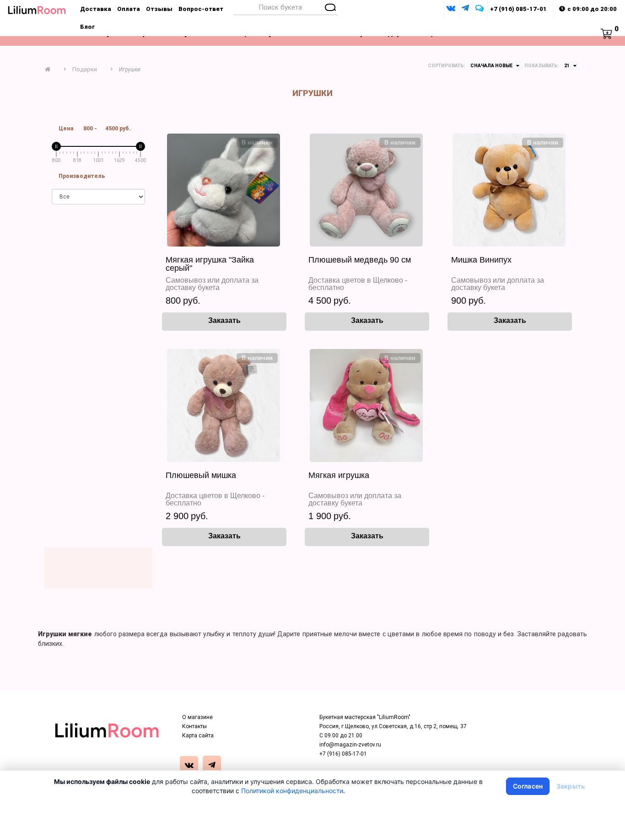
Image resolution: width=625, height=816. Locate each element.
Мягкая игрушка (338, 475)
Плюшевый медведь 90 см (359, 260)
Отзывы (159, 8)
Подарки (84, 69)
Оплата (128, 8)
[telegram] (213, 766)
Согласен (528, 786)
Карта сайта (198, 735)
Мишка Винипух (481, 260)
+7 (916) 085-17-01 (518, 8)
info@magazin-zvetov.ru (350, 744)
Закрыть (570, 786)
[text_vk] (190, 766)
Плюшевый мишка (201, 475)
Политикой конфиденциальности (292, 791)
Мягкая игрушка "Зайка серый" (210, 264)
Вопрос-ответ (200, 8)
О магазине (197, 717)
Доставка (95, 8)
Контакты (194, 726)
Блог (87, 26)
